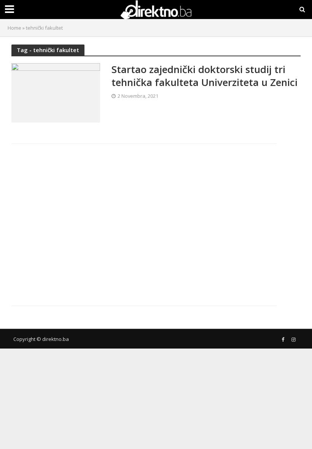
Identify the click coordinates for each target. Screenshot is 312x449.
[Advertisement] (77, 218)
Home (14, 27)
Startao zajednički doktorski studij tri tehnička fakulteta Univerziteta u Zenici (204, 76)
